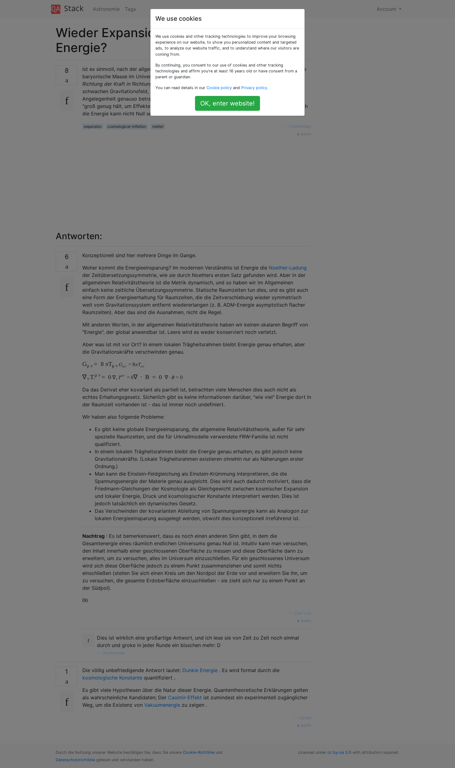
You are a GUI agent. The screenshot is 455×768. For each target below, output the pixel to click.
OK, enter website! (227, 103)
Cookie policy (219, 87)
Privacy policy (254, 87)
